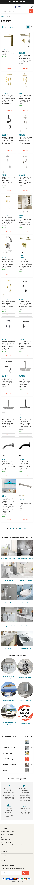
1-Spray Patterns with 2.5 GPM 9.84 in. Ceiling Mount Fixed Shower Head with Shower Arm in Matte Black (25, 424)
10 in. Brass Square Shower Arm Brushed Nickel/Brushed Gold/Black (25, 504)
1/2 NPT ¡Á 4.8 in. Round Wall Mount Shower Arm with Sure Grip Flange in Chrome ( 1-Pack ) (8, 465)
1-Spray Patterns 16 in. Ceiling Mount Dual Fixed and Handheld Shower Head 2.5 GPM (25, 221)
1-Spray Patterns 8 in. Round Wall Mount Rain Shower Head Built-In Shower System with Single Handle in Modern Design (25, 264)
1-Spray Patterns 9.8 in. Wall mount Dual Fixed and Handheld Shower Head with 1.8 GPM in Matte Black (8, 345)
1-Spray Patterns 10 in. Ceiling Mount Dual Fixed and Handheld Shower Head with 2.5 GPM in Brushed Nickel (25, 140)
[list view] (31, 27)
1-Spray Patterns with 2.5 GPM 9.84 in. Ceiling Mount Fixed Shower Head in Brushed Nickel (8, 423)
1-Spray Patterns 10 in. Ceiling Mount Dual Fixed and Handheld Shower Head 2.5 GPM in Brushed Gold (25, 98)
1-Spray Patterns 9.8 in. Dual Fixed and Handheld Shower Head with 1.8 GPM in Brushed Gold (8, 305)
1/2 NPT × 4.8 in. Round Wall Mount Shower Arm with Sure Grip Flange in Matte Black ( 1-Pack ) (25, 465)
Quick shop (9, 68)
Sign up (25, 873)
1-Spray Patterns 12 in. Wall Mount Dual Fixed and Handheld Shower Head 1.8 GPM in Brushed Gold (8, 221)
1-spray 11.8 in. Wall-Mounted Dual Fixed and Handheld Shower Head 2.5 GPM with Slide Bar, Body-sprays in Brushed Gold (8, 99)
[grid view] (28, 27)
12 (20, 528)
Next (24, 528)
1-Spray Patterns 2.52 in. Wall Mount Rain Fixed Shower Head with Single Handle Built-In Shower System (8, 263)
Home (2, 16)
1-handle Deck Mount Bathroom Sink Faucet (8, 52)
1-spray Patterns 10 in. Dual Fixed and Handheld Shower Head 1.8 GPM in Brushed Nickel (8, 180)
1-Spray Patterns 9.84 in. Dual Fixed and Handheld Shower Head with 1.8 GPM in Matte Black (25, 345)
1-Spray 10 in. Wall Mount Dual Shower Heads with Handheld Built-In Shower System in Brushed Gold (25, 58)
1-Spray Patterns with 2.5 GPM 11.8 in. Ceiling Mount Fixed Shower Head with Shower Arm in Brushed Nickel (25, 382)
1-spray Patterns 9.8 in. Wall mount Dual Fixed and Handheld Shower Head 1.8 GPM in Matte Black (25, 305)
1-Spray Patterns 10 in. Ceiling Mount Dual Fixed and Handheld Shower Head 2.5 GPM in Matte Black (8, 140)
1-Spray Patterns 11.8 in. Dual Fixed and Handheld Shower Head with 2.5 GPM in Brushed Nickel (25, 180)
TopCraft (4, 54)
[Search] (31, 11)
